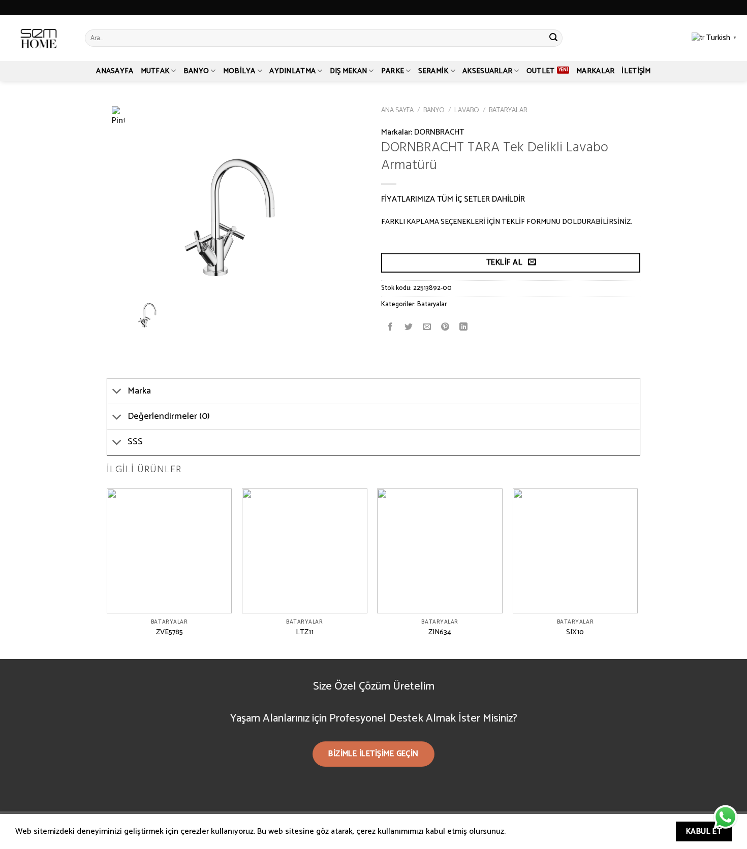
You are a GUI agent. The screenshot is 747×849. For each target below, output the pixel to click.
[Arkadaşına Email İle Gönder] (427, 327)
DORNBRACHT (439, 132)
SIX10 (575, 632)
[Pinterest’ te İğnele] (445, 327)
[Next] (637, 572)
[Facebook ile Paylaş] (390, 327)
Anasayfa (114, 71)
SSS (135, 442)
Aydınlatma (292, 71)
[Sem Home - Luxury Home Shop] (39, 38)
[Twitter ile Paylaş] (408, 327)
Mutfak (155, 71)
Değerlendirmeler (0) (169, 416)
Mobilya (239, 71)
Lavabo (466, 110)
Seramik (433, 71)
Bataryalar (508, 110)
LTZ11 (305, 632)
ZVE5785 (169, 632)
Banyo (196, 71)
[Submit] (553, 38)
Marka (139, 391)
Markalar (595, 71)
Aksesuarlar (487, 71)
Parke (392, 71)
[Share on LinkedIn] (463, 327)
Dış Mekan (348, 71)
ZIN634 (439, 632)
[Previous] (107, 572)
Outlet (540, 71)
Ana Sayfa (397, 110)
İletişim (635, 71)
